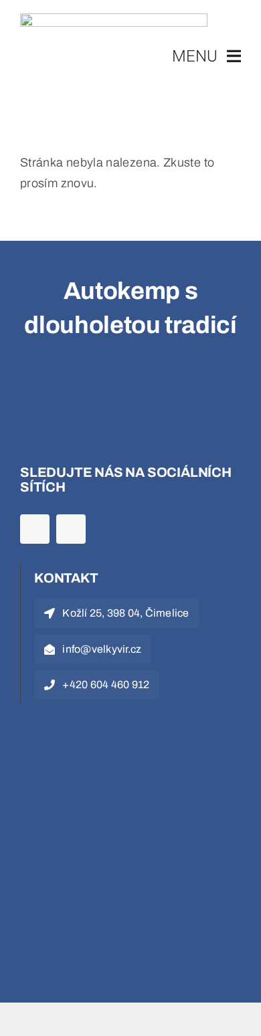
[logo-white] (100, 388)
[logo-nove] (113, 19)
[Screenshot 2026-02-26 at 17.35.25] (100, 735)
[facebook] (35, 529)
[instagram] (71, 529)
